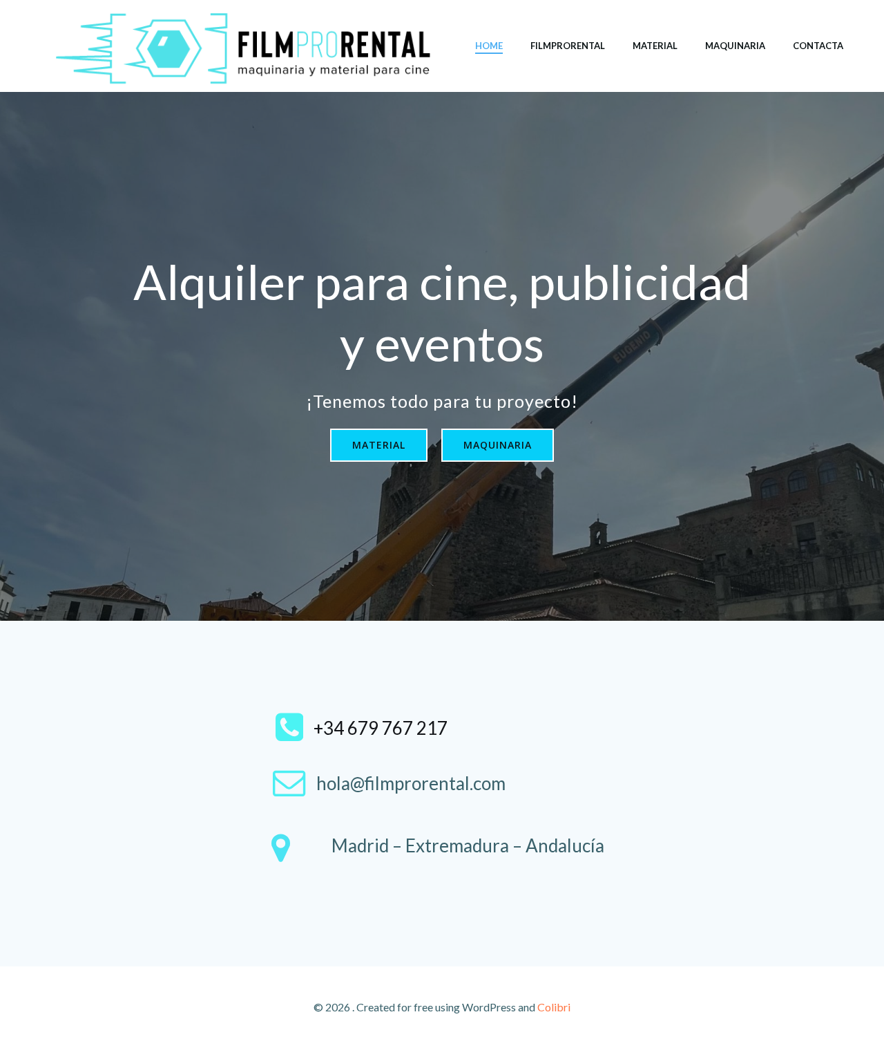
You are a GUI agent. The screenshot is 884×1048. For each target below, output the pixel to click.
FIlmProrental (567, 45)
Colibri (553, 1006)
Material (655, 45)
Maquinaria (735, 45)
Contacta (818, 45)
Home (489, 45)
